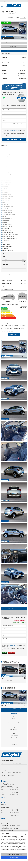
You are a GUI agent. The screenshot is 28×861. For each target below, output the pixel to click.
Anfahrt (3, 797)
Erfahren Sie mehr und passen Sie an (14, 854)
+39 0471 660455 (7, 1)
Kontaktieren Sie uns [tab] (8, 608)
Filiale (4, 802)
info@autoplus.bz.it (14, 794)
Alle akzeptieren (14, 857)
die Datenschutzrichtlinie (13, 130)
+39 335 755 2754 (14, 791)
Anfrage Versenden (14, 139)
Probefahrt (14, 46)
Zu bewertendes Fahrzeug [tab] (9, 611)
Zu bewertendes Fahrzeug (14, 43)
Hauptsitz (5, 781)
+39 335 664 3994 (14, 792)
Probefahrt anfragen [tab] (8, 614)
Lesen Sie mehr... (14, 334)
